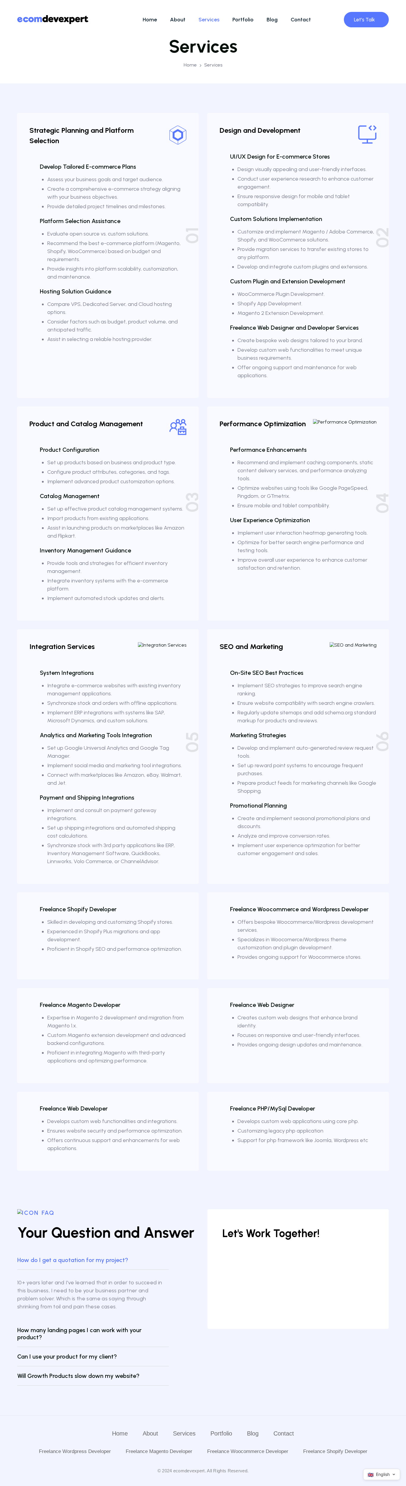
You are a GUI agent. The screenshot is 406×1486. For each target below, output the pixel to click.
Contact (301, 19)
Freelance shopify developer (335, 1451)
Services (209, 19)
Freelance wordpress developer (75, 1451)
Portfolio (243, 19)
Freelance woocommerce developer (247, 1451)
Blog (272, 19)
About (177, 19)
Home (150, 19)
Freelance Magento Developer (159, 1451)
